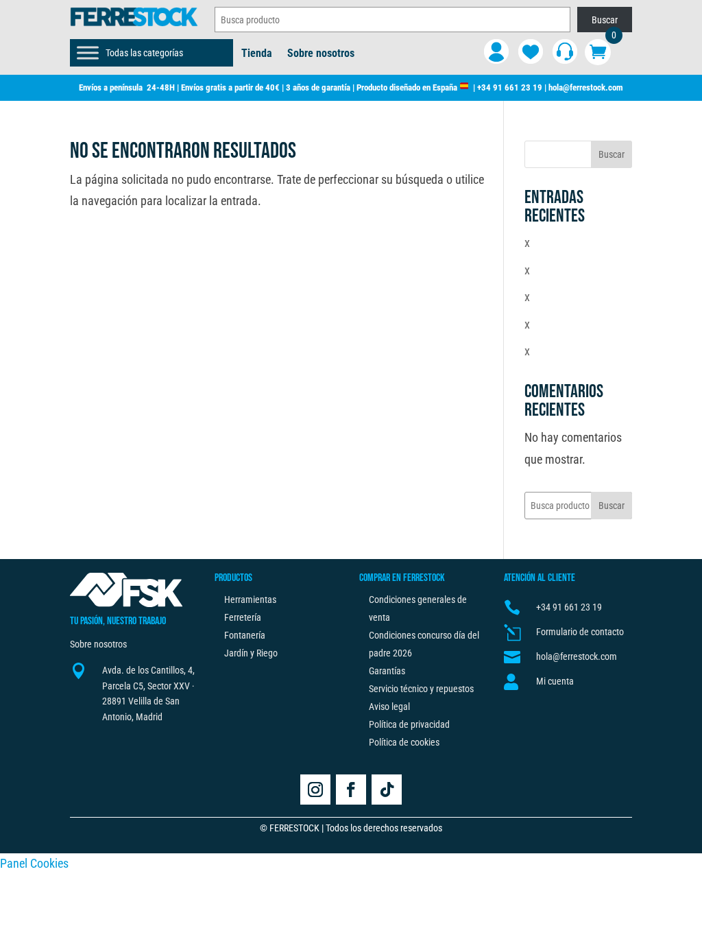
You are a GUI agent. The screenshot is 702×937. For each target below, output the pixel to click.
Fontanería (244, 635)
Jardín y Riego (251, 653)
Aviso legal (389, 706)
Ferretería (242, 617)
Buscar (605, 19)
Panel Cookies (34, 863)
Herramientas (250, 599)
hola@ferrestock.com (585, 87)
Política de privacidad (409, 724)
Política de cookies (404, 742)
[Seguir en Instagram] (315, 789)
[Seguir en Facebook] (351, 789)
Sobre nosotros (320, 54)
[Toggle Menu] (88, 53)
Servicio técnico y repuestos (421, 688)
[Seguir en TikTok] (387, 789)
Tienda (256, 54)
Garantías (387, 670)
